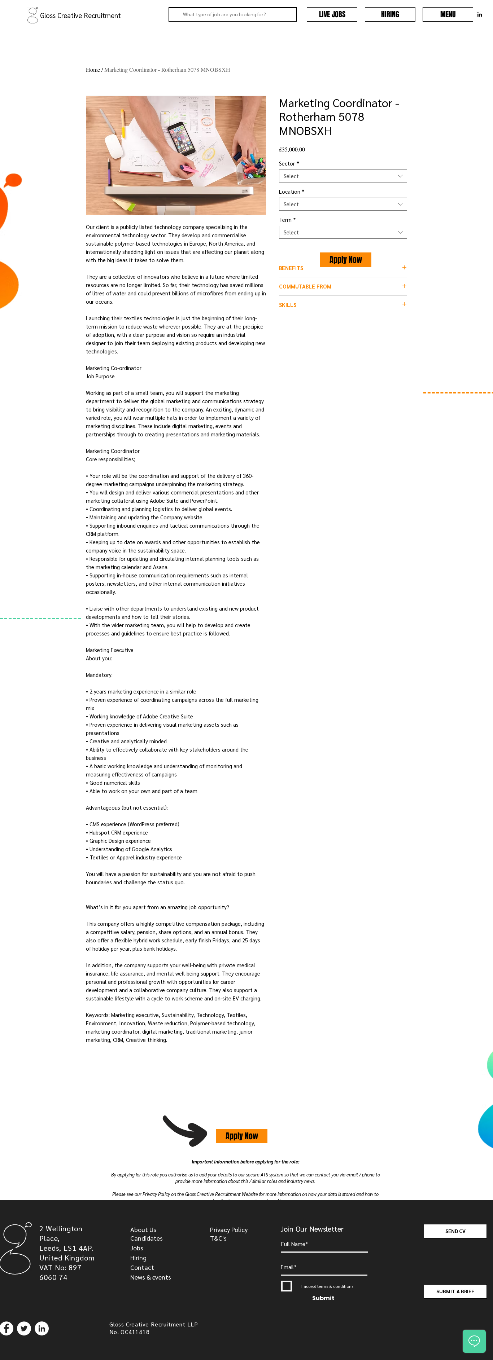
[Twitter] (24, 1328)
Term (287, 219)
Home (93, 69)
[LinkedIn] (42, 1328)
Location (292, 191)
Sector (289, 163)
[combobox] (343, 176)
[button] (448, 14)
